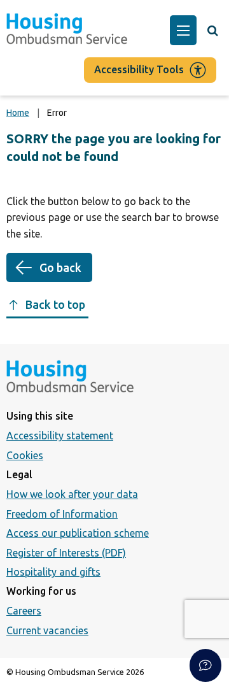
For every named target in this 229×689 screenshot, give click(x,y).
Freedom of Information (62, 514)
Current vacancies (47, 630)
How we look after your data (72, 494)
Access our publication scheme (77, 533)
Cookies (24, 455)
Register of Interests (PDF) (66, 552)
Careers (23, 610)
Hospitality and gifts (53, 572)
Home (17, 113)
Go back (60, 267)
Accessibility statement (59, 435)
